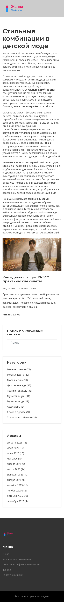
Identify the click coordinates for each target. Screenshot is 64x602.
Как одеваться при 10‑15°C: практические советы (26, 279)
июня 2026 (15, 453)
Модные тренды (19, 369)
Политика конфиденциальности (21, 564)
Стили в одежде (19, 412)
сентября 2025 (17, 501)
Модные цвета (18, 374)
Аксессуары (16, 406)
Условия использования (17, 559)
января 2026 (16, 479)
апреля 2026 (16, 464)
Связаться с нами (13, 575)
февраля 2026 (17, 474)
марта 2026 (16, 469)
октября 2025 (17, 495)
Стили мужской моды (22, 417)
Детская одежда (19, 385)
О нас (6, 554)
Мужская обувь (18, 396)
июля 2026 (15, 448)
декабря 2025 (17, 485)
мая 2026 (15, 458)
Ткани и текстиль (19, 390)
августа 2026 (17, 442)
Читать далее (12, 314)
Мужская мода (18, 401)
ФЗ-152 (7, 569)
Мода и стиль (17, 380)
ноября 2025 (17, 490)
